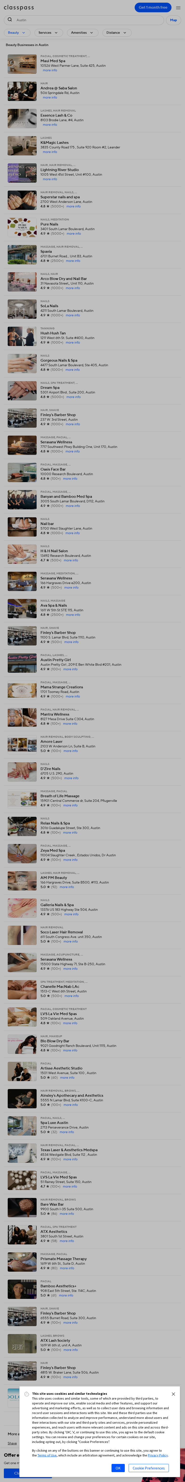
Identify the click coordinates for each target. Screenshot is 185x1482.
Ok (118, 1468)
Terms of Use (47, 1455)
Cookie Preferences (149, 1468)
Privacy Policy (158, 1455)
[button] (173, 1394)
